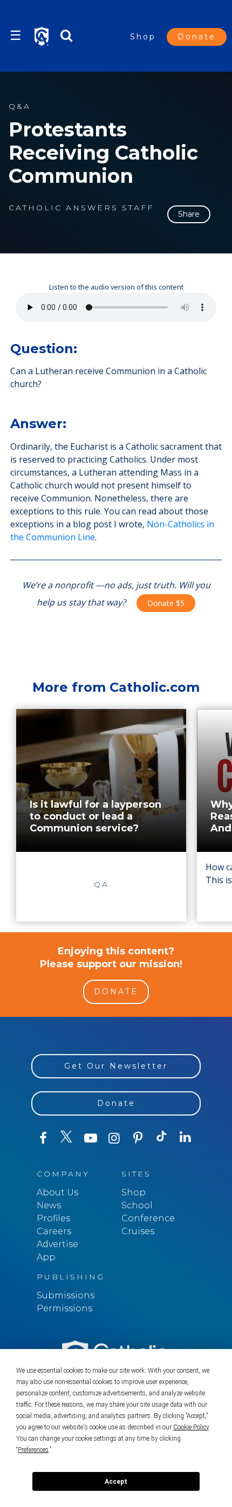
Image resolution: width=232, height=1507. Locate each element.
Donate (197, 37)
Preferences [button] (33, 1450)
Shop (143, 37)
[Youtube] (91, 1138)
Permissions (64, 1308)
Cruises (137, 1231)
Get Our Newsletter (116, 1066)
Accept (116, 1481)
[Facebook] (43, 1138)
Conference (148, 1218)
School (137, 1205)
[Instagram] (114, 1138)
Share (189, 214)
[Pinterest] (138, 1138)
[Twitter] (67, 1138)
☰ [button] (16, 35)
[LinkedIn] (185, 1137)
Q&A (20, 106)
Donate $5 (166, 603)
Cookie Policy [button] (191, 1427)
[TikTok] (162, 1138)
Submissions (65, 1295)
